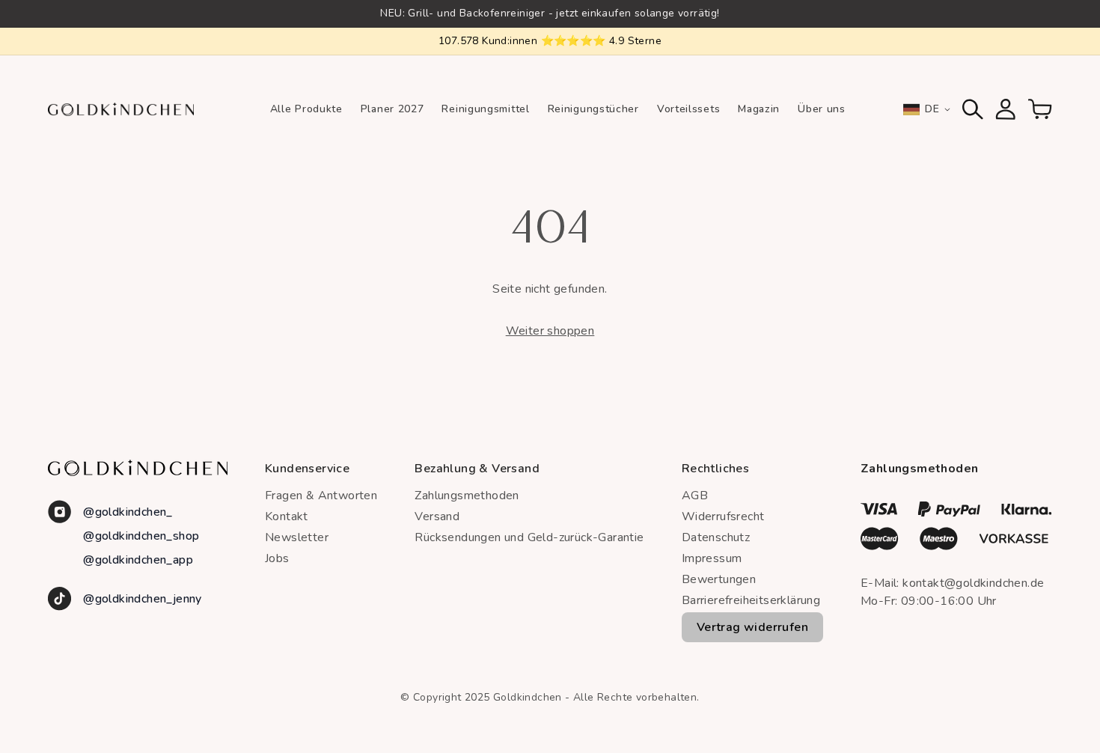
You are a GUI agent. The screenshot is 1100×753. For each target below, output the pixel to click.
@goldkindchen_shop (141, 536)
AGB (695, 495)
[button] (972, 109)
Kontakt (286, 516)
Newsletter (297, 537)
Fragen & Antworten (321, 495)
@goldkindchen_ (128, 512)
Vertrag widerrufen (752, 627)
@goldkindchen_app (138, 560)
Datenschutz (716, 537)
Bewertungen (719, 579)
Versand (437, 516)
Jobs (277, 558)
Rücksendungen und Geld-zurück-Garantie (529, 537)
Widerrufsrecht (723, 516)
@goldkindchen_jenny (142, 599)
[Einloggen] (1005, 109)
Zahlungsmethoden (467, 495)
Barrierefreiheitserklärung (751, 600)
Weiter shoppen (550, 331)
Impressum (712, 558)
